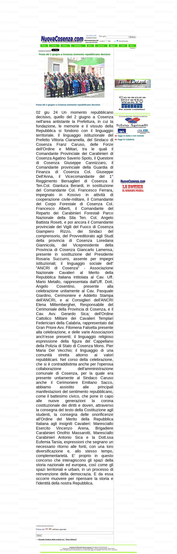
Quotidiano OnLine (91, 37)
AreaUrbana (78, 45)
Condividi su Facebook (44, 50)
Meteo (132, 45)
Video (90, 45)
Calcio (123, 45)
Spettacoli (101, 45)
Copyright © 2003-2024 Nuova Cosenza (80, 547)
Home (44, 45)
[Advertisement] (88, 18)
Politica (65, 45)
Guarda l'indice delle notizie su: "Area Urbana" (58, 539)
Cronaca (54, 45)
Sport (113, 46)
